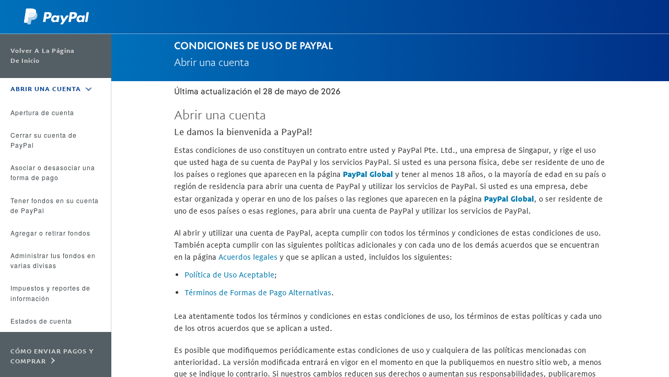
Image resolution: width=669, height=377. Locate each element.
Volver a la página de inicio (42, 56)
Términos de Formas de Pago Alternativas (257, 292)
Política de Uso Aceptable (229, 275)
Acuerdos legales (248, 257)
